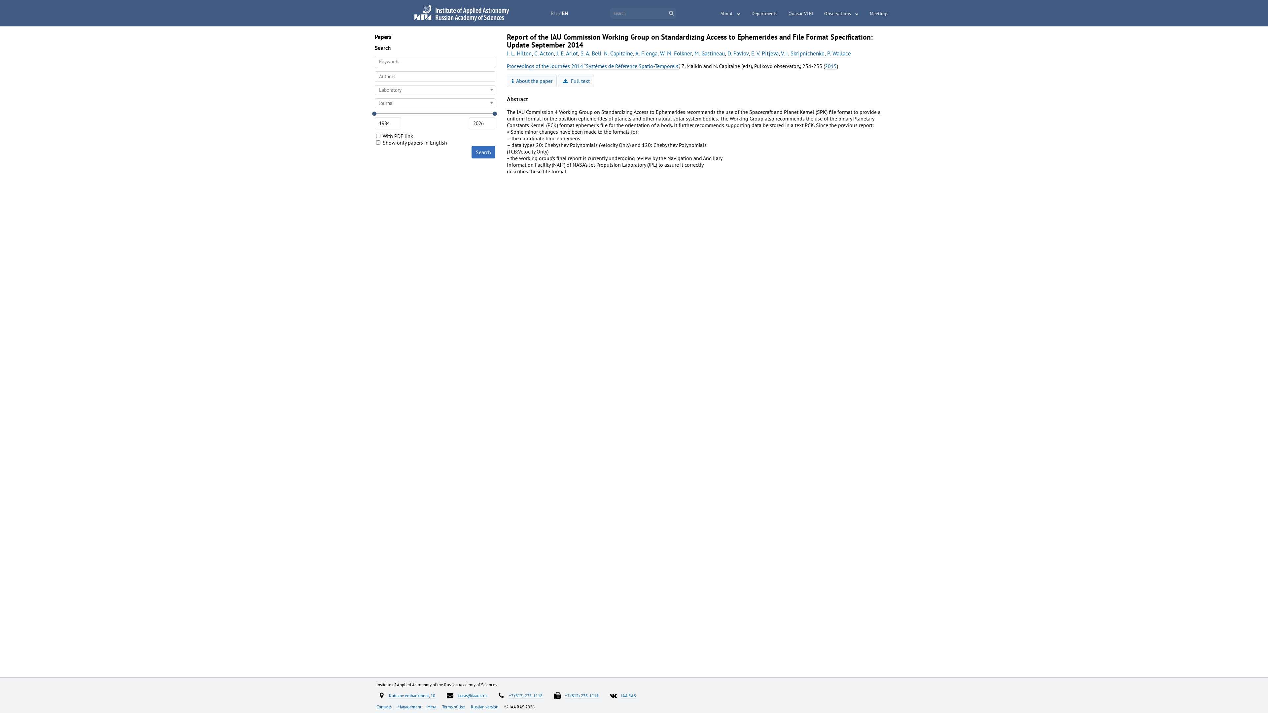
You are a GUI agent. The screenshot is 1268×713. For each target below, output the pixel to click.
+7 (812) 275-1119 (582, 695)
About (727, 14)
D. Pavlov (738, 53)
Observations (837, 14)
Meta (432, 707)
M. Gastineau (709, 53)
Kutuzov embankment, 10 (412, 695)
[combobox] (435, 76)
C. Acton (544, 53)
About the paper (533, 81)
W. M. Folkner (676, 53)
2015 (831, 66)
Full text (580, 81)
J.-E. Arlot (567, 53)
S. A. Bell (591, 53)
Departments (764, 14)
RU (554, 13)
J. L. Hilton (519, 53)
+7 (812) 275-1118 (526, 695)
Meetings (879, 14)
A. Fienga (646, 53)
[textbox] (435, 90)
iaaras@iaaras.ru (472, 695)
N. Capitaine (618, 53)
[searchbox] (435, 76)
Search (483, 152)
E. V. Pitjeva (765, 53)
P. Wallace (839, 53)
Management (410, 707)
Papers (383, 37)
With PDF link (397, 136)
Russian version (485, 707)
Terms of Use (454, 707)
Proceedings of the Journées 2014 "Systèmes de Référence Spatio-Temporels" (593, 66)
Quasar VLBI (801, 14)
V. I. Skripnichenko (803, 53)
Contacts (384, 707)
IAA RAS (628, 695)
